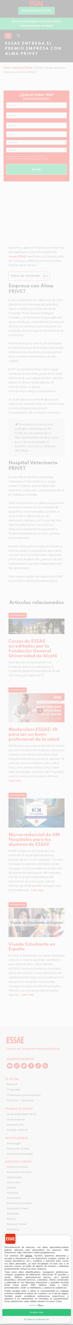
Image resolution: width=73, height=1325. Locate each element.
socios (28, 1255)
